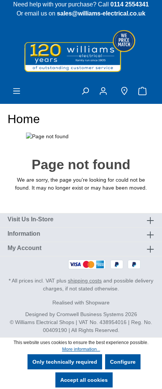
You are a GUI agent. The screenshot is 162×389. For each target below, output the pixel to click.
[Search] (85, 91)
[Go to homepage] (81, 51)
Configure (123, 362)
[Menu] (17, 91)
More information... (81, 349)
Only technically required (64, 362)
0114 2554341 (129, 4)
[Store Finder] (124, 91)
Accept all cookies (84, 380)
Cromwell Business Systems (90, 314)
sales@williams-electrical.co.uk (101, 13)
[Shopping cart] (143, 91)
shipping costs (85, 281)
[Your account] (104, 91)
